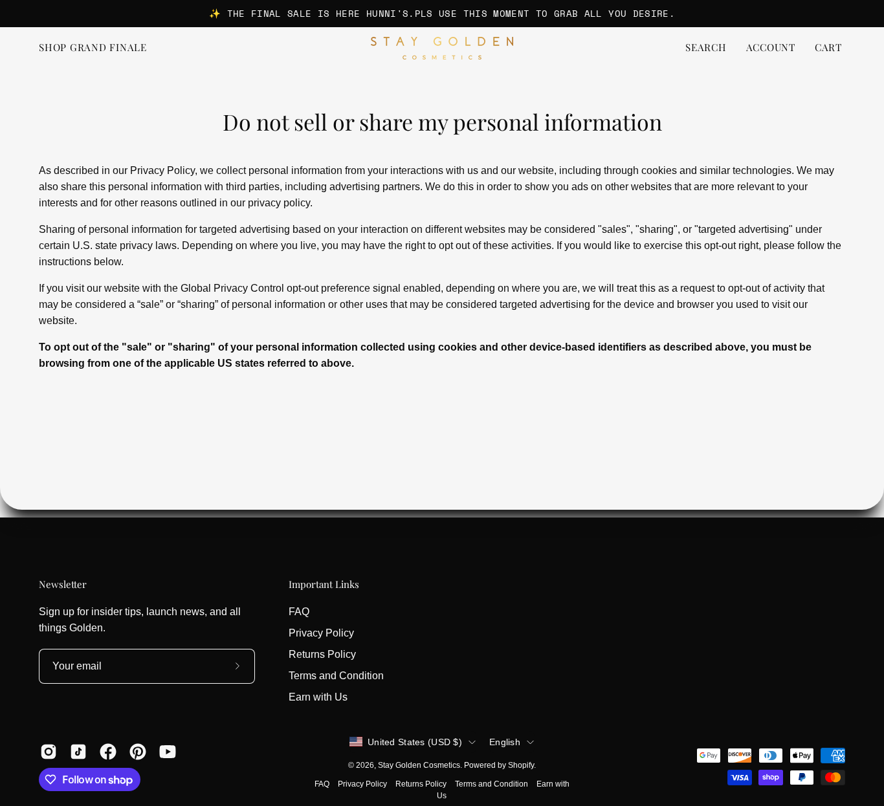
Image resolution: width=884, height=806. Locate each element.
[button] (706, 48)
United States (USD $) (415, 742)
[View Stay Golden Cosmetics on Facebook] (108, 751)
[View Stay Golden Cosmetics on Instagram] (48, 751)
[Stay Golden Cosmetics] (442, 48)
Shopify (521, 765)
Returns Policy (322, 654)
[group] (442, 13)
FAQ (299, 611)
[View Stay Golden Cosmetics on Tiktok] (78, 751)
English (504, 742)
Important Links (324, 584)
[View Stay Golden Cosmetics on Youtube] (167, 751)
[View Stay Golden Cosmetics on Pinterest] (138, 751)
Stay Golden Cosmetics (419, 765)
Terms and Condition (336, 675)
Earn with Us (318, 697)
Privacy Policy (321, 632)
